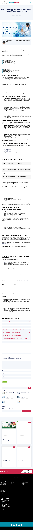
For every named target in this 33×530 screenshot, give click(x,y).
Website (3, 376)
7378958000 (3, 506)
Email (3, 373)
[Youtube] (16, 525)
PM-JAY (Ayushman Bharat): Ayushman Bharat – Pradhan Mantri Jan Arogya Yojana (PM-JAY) (11, 393)
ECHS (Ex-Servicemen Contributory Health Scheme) (23, 463)
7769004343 (8, 500)
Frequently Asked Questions (7, 72)
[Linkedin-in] (21, 525)
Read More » (5, 443)
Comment (3, 360)
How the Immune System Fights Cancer (9, 61)
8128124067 (3, 511)
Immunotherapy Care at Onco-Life (8, 71)
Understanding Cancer (11, 2)
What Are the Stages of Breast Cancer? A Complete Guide (10, 401)
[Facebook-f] (11, 525)
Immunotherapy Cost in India (7, 68)
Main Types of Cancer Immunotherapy (9, 62)
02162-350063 (4, 500)
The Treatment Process (6, 69)
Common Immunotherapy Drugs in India (9, 63)
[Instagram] (19, 525)
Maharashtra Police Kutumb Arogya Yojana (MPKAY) (23, 439)
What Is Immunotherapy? (7, 60)
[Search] (29, 388)
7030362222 (3, 501)
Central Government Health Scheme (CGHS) (8, 463)
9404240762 (8, 506)
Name (3, 370)
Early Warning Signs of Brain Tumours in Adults (25, 401)
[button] (30, 2)
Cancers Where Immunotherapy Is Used (9, 64)
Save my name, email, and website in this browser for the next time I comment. (13, 379)
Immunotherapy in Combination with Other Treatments (11, 70)
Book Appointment (16, 2)
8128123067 (7, 511)
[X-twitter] (14, 525)
